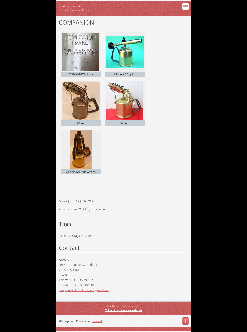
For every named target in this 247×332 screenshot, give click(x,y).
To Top (185, 321)
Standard (97, 321)
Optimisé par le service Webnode (123, 310)
